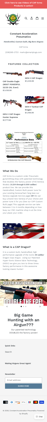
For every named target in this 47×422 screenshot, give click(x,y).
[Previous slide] (7, 306)
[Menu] (42, 18)
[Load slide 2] (23, 306)
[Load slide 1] (21, 306)
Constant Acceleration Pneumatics (23, 403)
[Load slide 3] (25, 306)
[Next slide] (40, 306)
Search (8, 344)
